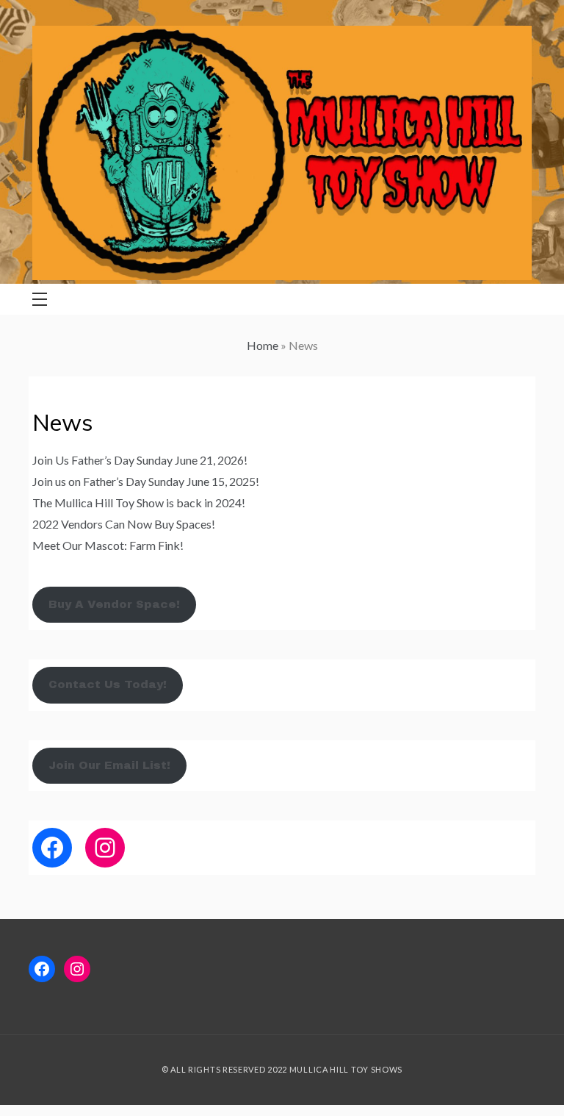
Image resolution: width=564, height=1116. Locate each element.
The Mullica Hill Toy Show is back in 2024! (138, 502)
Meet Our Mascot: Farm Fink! (108, 545)
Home (262, 345)
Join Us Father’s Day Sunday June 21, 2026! (139, 460)
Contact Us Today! (107, 684)
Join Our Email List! (109, 765)
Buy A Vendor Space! (114, 604)
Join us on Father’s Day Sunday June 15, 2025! (145, 481)
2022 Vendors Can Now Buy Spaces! (123, 524)
